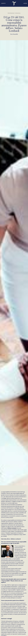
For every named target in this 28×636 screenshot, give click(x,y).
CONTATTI (3, 3)
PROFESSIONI (11, 13)
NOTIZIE (25, 3)
